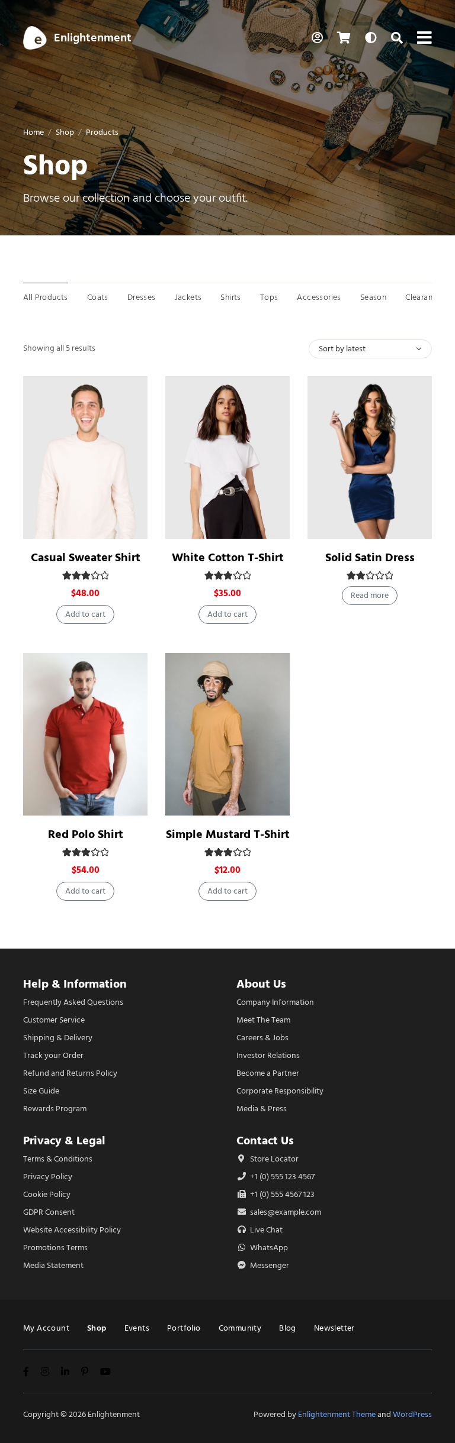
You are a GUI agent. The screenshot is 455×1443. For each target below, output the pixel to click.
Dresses (141, 297)
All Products (45, 297)
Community (240, 1328)
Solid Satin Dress (370, 557)
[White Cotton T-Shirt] (227, 457)
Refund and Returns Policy (70, 1073)
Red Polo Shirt (85, 834)
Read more (370, 595)
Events (136, 1328)
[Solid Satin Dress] (369, 457)
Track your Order (53, 1055)
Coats (97, 297)
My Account (46, 1328)
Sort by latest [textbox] (342, 348)
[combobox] (370, 348)
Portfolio (184, 1328)
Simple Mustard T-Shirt (228, 834)
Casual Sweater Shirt (85, 557)
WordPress (412, 1414)
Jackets (188, 297)
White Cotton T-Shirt (228, 557)
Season (373, 297)
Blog (287, 1328)
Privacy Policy (47, 1176)
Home (33, 132)
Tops (269, 297)
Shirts (230, 297)
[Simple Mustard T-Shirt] (227, 734)
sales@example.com (285, 1212)
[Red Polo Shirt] (85, 734)
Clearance (423, 297)
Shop (65, 132)
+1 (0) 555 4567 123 (281, 1194)
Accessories (319, 297)
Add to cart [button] (85, 614)
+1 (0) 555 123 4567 (281, 1176)
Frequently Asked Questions (73, 1002)
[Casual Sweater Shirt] (85, 457)
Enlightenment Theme (337, 1414)
